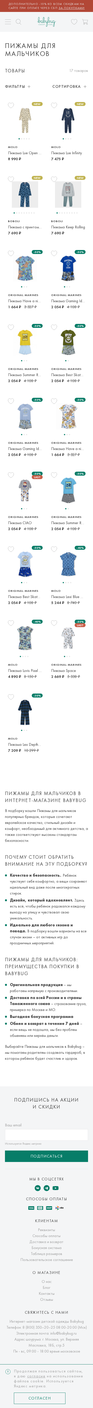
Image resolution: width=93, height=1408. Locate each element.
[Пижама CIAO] (24, 490)
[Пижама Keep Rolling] (68, 194)
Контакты (47, 1293)
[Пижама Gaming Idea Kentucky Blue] (24, 416)
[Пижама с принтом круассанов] (24, 194)
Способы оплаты (46, 1235)
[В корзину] (85, 22)
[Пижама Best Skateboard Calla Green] (68, 342)
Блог (46, 1287)
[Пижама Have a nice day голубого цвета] (24, 268)
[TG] (47, 1188)
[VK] (38, 1188)
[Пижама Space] (68, 638)
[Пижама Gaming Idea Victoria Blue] (68, 268)
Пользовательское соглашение (46, 1259)
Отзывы (46, 1299)
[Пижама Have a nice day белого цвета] (68, 416)
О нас (47, 1281)
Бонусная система (46, 1247)
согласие (36, 1376)
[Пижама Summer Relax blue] (68, 490)
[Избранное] (74, 22)
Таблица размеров (46, 1253)
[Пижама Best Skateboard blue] (24, 564)
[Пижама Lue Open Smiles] (24, 120)
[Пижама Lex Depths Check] (24, 712)
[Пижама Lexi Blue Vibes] (68, 564)
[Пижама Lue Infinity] (68, 120)
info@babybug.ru (63, 1333)
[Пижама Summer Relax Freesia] (24, 342)
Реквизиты (46, 1229)
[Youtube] (56, 1188)
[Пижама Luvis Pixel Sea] (24, 638)
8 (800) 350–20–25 (39, 1327)
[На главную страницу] (46, 22)
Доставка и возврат (46, 1241)
